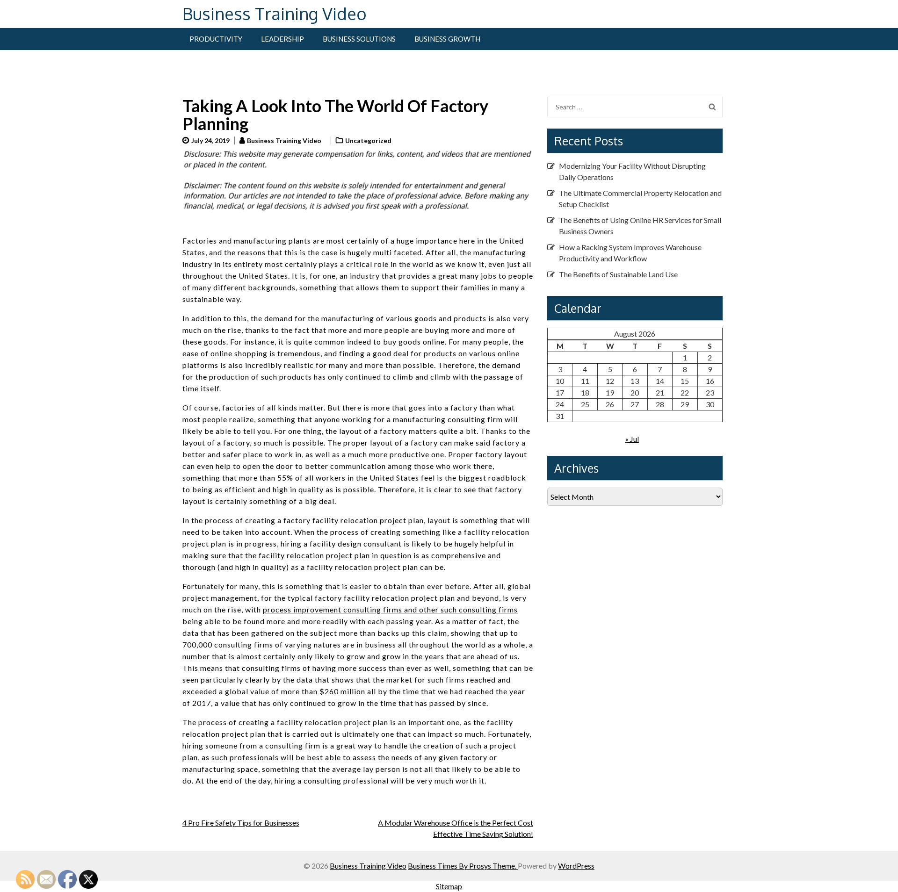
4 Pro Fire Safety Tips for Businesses (240, 822)
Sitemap (449, 886)
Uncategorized (368, 140)
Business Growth (447, 39)
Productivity (215, 39)
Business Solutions (359, 39)
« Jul (632, 438)
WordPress (576, 865)
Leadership (282, 39)
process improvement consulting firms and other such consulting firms (390, 609)
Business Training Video (274, 13)
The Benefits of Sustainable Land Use (618, 274)
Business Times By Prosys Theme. (463, 865)
